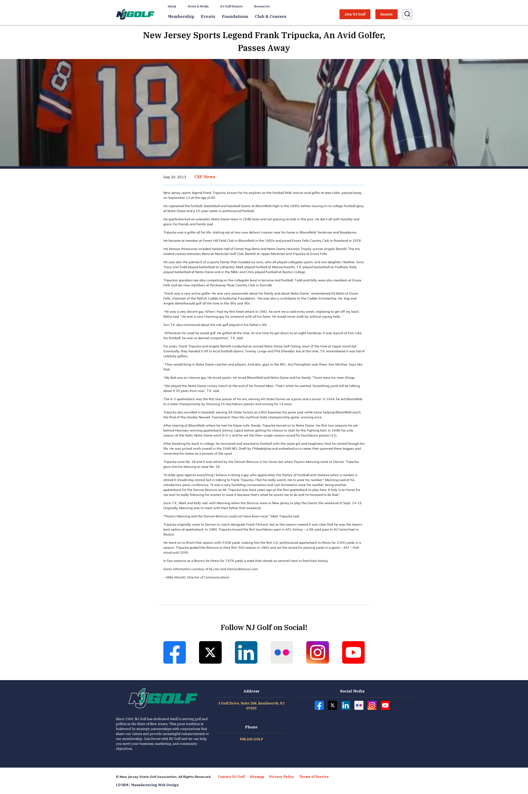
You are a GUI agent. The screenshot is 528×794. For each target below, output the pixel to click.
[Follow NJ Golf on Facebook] (174, 652)
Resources (262, 6)
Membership (181, 16)
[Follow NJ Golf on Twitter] (210, 652)
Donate (386, 14)
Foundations (235, 16)
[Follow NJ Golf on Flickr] (282, 652)
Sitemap (257, 777)
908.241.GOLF (251, 739)
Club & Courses (270, 16)
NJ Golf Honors (231, 6)
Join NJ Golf (354, 14)
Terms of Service (314, 777)
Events (208, 16)
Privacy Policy (281, 777)
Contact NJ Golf (231, 777)
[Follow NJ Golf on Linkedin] (246, 652)
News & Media (198, 6)
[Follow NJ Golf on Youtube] (353, 652)
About (172, 6)
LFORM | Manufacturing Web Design (147, 785)
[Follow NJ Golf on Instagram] (317, 652)
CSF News (204, 176)
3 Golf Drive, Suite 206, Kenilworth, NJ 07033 (251, 705)
